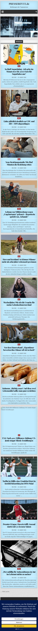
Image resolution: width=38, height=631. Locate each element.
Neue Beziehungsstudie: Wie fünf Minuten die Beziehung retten (19, 163)
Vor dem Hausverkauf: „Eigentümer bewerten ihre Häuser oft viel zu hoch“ (19, 348)
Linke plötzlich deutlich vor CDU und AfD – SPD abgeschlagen (19, 122)
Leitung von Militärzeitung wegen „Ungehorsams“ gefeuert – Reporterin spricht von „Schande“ (19, 214)
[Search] (36, 12)
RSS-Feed (14, 77)
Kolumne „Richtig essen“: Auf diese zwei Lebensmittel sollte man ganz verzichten (19, 389)
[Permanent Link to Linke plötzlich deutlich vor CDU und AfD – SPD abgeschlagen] (19, 103)
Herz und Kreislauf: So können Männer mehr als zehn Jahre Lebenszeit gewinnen (19, 260)
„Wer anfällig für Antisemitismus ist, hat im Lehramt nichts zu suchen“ (19, 573)
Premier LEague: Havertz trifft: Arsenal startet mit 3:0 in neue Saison (19, 525)
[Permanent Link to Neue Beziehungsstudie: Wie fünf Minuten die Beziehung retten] (19, 147)
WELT (19, 118)
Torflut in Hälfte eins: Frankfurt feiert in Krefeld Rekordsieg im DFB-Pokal (19, 482)
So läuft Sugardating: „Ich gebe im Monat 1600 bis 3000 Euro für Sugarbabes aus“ (19, 71)
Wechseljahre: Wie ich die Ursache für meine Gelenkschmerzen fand (19, 303)
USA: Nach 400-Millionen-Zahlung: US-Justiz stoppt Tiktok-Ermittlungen (19, 439)
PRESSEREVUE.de (19, 3)
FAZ (19, 66)
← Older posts (4, 591)
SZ (19, 435)
